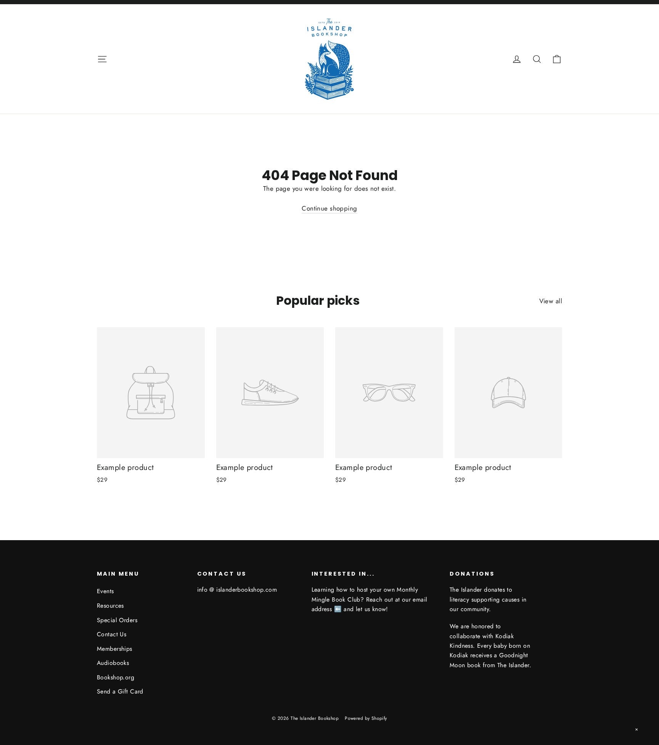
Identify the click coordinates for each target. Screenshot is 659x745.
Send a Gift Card (120, 691)
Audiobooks (113, 662)
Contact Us (111, 634)
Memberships (114, 648)
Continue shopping (329, 208)
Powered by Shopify (366, 718)
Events (105, 591)
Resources (110, 605)
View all (550, 301)
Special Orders (117, 620)
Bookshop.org (115, 677)
